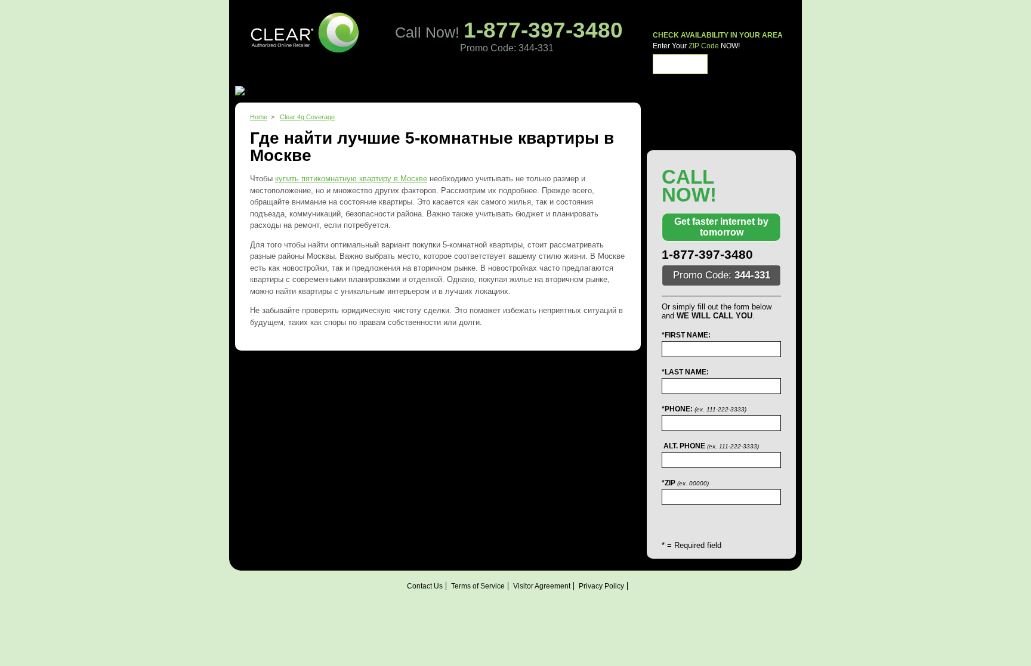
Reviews (484, 75)
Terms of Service (478, 586)
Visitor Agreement (541, 586)
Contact (526, 75)
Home (286, 75)
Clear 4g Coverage (307, 116)
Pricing (396, 75)
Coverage (438, 75)
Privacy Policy (601, 586)
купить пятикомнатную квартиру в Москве (351, 178)
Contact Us (425, 586)
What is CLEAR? (340, 75)
